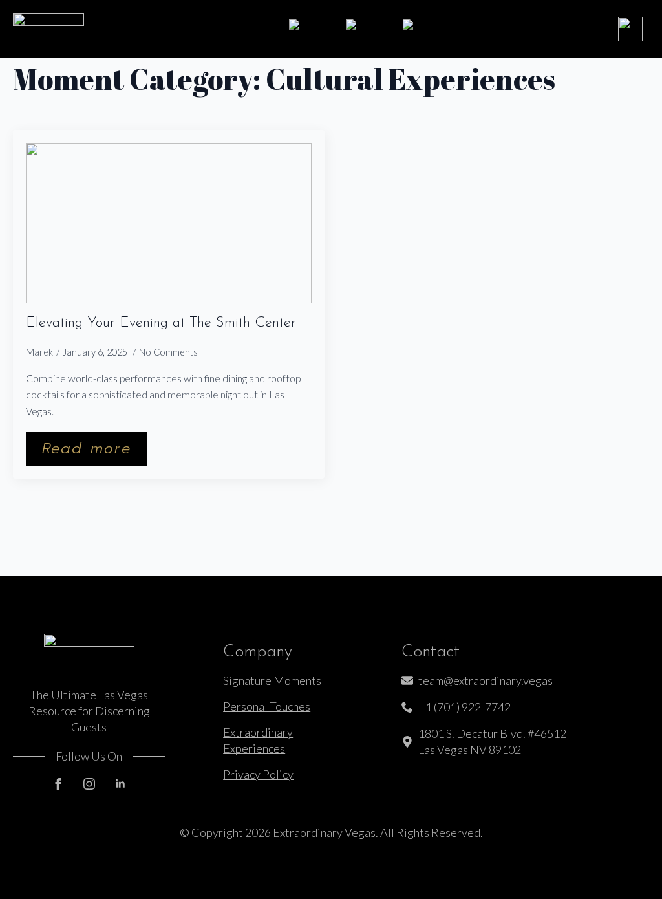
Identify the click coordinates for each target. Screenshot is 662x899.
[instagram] (89, 784)
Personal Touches (266, 706)
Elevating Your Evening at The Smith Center (161, 323)
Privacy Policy (258, 774)
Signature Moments (272, 680)
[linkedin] (120, 784)
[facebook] (58, 784)
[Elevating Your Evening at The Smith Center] (169, 223)
